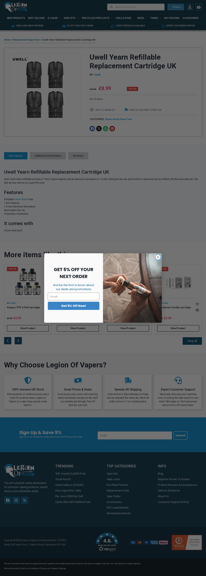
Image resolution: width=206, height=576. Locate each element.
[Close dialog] (158, 257)
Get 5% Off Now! (73, 306)
